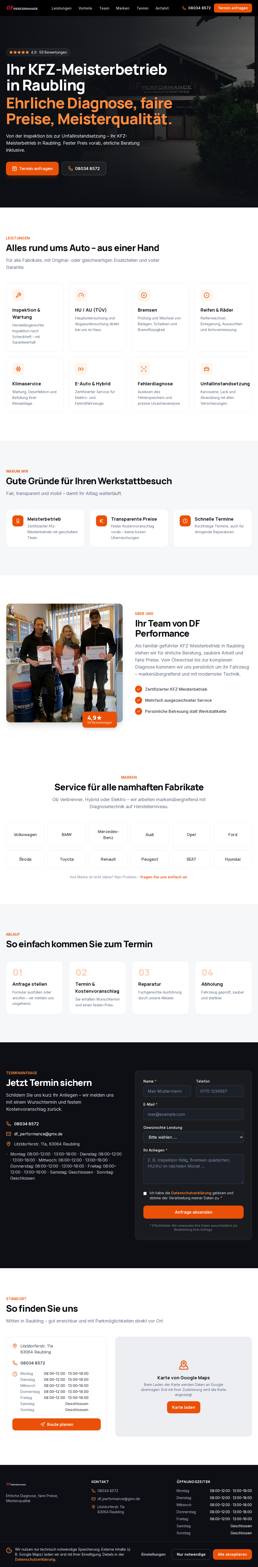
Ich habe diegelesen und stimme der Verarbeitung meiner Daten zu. (191, 1195)
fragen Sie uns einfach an (163, 877)
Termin (143, 8)
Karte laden (183, 1407)
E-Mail (150, 1104)
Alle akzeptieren (232, 1554)
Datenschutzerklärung (191, 1193)
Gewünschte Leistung (162, 1127)
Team (104, 8)
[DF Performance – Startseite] (22, 8)
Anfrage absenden (193, 1212)
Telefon (203, 1081)
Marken (123, 8)
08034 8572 (199, 8)
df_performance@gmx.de (38, 1133)
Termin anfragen (233, 8)
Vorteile (85, 8)
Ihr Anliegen (155, 1150)
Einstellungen (153, 1554)
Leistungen (62, 8)
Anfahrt (162, 8)
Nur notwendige (191, 1554)
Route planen (60, 1424)
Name (150, 1081)
